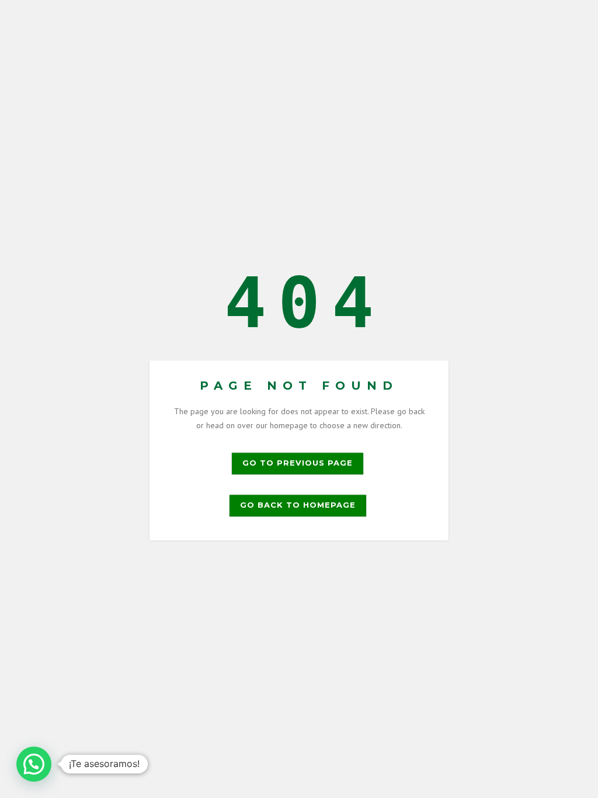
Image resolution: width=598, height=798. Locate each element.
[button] (33, 764)
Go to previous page (297, 462)
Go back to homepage (298, 504)
